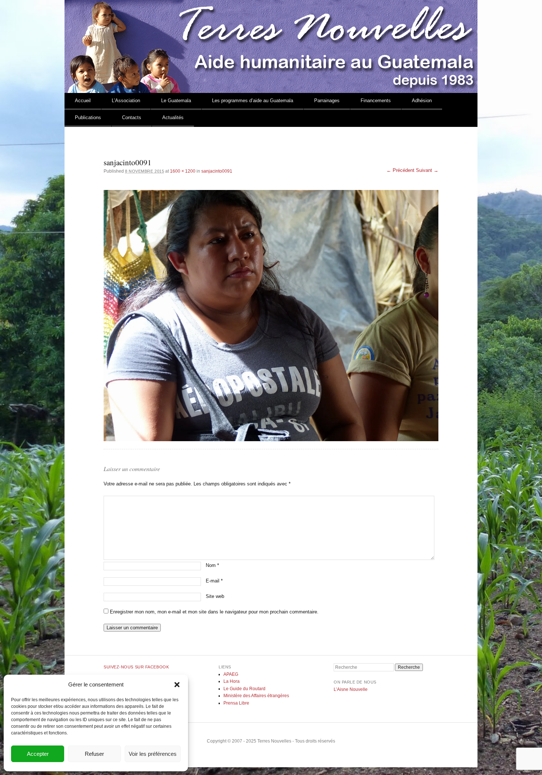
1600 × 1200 (182, 171)
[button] (177, 684)
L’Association (126, 100)
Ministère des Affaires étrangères (256, 695)
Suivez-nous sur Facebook (136, 667)
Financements (376, 100)
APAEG (230, 674)
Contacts (131, 117)
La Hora (231, 681)
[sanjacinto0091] (271, 315)
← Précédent (400, 170)
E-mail (214, 581)
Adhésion (422, 100)
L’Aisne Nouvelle (351, 689)
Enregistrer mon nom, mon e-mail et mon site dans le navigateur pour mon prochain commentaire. (214, 612)
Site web (215, 596)
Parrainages (327, 100)
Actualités (173, 117)
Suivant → (427, 170)
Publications (88, 117)
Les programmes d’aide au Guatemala (252, 100)
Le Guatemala (176, 100)
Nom (212, 565)
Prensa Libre (236, 703)
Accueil (83, 100)
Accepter (38, 754)
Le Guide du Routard (244, 688)
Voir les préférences (153, 754)
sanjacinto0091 (216, 171)
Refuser (94, 754)
